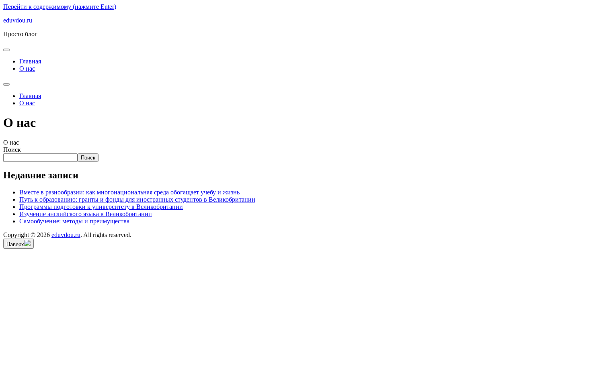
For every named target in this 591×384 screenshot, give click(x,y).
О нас (27, 68)
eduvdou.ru (17, 20)
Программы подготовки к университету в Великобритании (101, 206)
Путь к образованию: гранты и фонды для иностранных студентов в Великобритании (137, 199)
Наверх (15, 244)
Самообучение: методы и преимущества (74, 221)
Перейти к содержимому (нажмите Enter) (59, 6)
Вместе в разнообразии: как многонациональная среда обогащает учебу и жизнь (129, 192)
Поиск (12, 149)
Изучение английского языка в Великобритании (85, 213)
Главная (30, 61)
